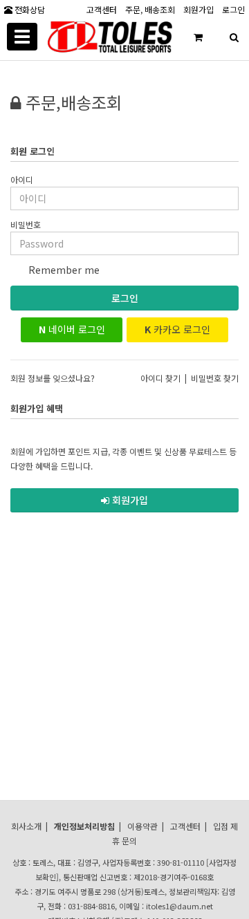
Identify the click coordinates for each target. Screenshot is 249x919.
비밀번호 (25, 224)
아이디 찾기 (160, 378)
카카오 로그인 (177, 329)
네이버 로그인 (72, 329)
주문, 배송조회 (150, 8)
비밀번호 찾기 (215, 378)
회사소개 (26, 826)
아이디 (21, 179)
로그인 (124, 298)
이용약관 (142, 826)
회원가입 (198, 8)
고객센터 (101, 8)
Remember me (63, 270)
